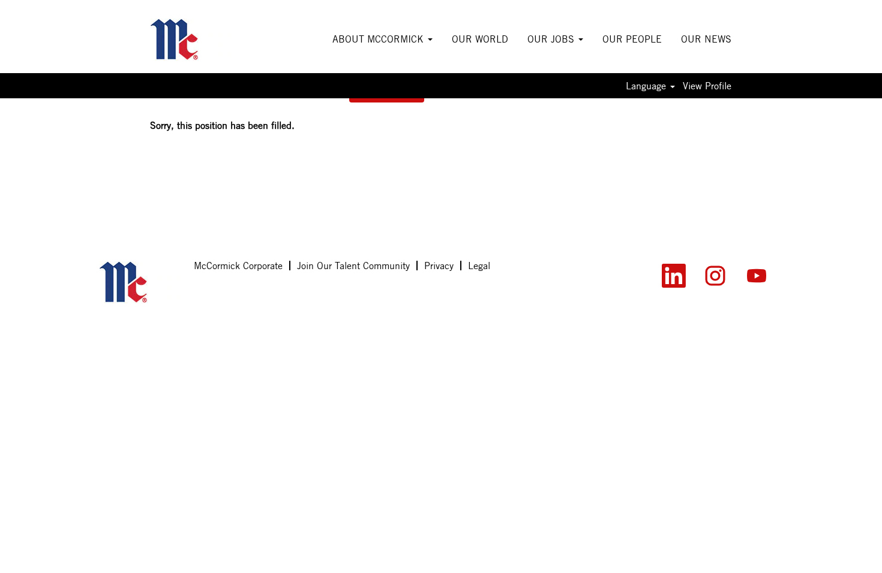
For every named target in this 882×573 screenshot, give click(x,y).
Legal (479, 266)
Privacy (439, 266)
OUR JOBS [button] (552, 39)
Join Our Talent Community (353, 266)
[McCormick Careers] (191, 39)
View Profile (707, 85)
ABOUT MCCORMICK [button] (379, 39)
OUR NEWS (706, 39)
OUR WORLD (480, 39)
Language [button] (647, 85)
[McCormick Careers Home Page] (140, 282)
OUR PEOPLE (632, 39)
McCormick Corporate (238, 266)
